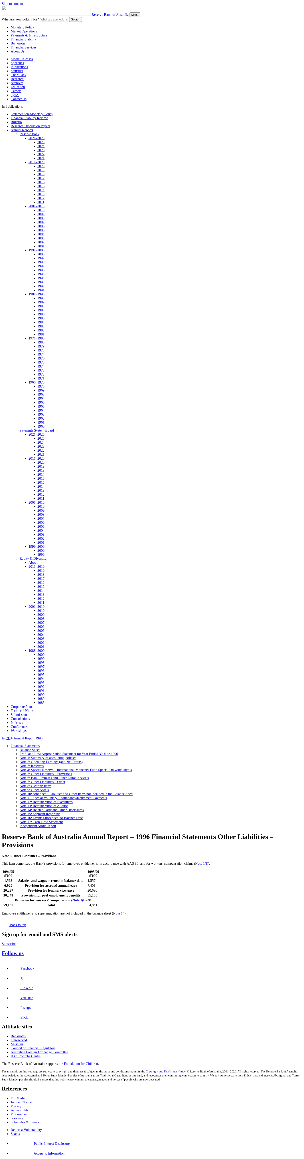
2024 (41, 146)
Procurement (19, 1114)
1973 (41, 370)
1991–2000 (36, 250)
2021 (41, 158)
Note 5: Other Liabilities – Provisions (46, 774)
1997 (41, 266)
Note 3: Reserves (32, 766)
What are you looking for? (20, 19)
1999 (41, 258)
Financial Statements (25, 746)
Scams (15, 1134)
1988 (41, 306)
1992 (41, 286)
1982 (41, 330)
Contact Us (18, 99)
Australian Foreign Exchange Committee (39, 1052)
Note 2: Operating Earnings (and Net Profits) (51, 762)
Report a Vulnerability (26, 1130)
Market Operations (24, 31)
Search (75, 19)
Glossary (17, 1118)
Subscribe (9, 944)
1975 (41, 362)
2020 (41, 166)
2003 (41, 238)
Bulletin (16, 122)
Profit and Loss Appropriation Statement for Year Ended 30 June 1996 (69, 754)
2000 (41, 254)
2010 (41, 210)
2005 (41, 230)
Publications (19, 67)
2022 (41, 154)
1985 (41, 318)
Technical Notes (22, 711)
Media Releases (22, 59)
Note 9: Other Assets (34, 790)
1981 (41, 334)
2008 (41, 218)
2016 (41, 182)
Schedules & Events (25, 1122)
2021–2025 (36, 138)
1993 (41, 282)
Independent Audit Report (38, 826)
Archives (17, 83)
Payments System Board (37, 430)
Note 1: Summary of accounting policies (48, 758)
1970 (41, 386)
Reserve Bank (29, 134)
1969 (41, 390)
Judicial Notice (21, 1102)
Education (18, 87)
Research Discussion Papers (30, 126)
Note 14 (118, 913)
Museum (17, 1044)
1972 (41, 374)
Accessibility (20, 1110)
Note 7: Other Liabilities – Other (42, 782)
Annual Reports (22, 130)
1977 (41, 354)
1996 (41, 270)
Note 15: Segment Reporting (40, 814)
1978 (41, 350)
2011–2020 (36, 162)
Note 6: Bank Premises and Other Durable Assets (54, 778)
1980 (41, 342)
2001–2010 (36, 206)
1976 (41, 358)
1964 (41, 410)
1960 (41, 426)
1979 (41, 346)
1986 (41, 314)
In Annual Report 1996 (22, 738)
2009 (41, 214)
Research (17, 79)
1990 (41, 298)
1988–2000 (36, 650)
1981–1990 (36, 294)
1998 (41, 262)
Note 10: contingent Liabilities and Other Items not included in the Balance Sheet (76, 794)
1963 (41, 414)
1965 (41, 406)
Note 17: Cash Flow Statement (41, 822)
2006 (41, 226)
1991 (41, 290)
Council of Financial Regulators (33, 1048)
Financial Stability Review (29, 118)
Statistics (17, 71)
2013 (41, 194)
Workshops (18, 731)
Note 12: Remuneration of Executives (46, 802)
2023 (41, 150)
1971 (41, 378)
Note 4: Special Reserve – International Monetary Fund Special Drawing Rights (76, 770)
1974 (41, 366)
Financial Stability (23, 39)
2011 (40, 202)
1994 (41, 278)
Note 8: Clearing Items (35, 786)
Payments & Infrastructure (29, 35)
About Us (17, 51)
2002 (41, 242)
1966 (41, 402)
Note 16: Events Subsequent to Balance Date (51, 818)
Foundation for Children (81, 1064)
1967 (41, 398)
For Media (18, 1098)
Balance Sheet (30, 750)
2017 (41, 178)
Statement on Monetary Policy (32, 114)
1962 (41, 418)
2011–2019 (36, 566)
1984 (41, 322)
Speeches (17, 63)
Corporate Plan (21, 707)
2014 (41, 190)
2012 (41, 198)
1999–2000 (36, 546)
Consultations (20, 719)
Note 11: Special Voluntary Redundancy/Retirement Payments (63, 798)
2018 (41, 174)
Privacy (16, 1106)
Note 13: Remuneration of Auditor (44, 806)
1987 (41, 310)
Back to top (17, 925)
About (32, 562)
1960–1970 (36, 382)
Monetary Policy (22, 27)
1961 (41, 422)
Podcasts (17, 723)
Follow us (13, 953)
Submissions (19, 715)
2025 (41, 142)
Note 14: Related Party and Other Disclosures (52, 810)
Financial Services (23, 47)
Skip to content (12, 4)
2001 (41, 246)
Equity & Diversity (33, 558)
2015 (41, 186)
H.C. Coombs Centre (26, 1056)
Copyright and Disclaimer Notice (166, 1071)
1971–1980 (36, 338)
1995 (41, 274)
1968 (41, 394)
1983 (41, 326)
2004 (41, 234)
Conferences (19, 727)
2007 (41, 222)
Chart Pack (18, 75)
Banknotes (18, 43)
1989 (41, 302)
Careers (16, 91)
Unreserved (19, 1040)
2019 (41, 170)
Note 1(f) (201, 863)
